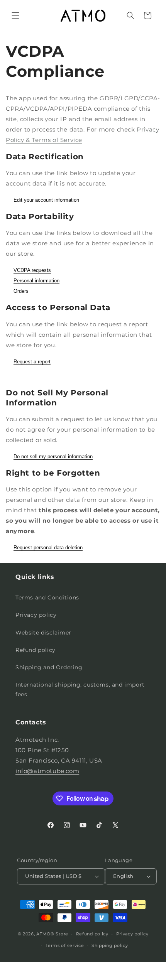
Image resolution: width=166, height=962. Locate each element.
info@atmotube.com (47, 771)
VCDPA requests (32, 270)
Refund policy (35, 649)
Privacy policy (35, 614)
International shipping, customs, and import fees (80, 689)
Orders (21, 291)
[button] (15, 15)
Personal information (36, 281)
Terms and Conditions (47, 597)
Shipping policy (109, 945)
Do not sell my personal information (53, 456)
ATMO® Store (52, 934)
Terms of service (65, 945)
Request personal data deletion (48, 547)
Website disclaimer (43, 632)
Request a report (32, 362)
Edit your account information (46, 200)
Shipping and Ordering (49, 667)
